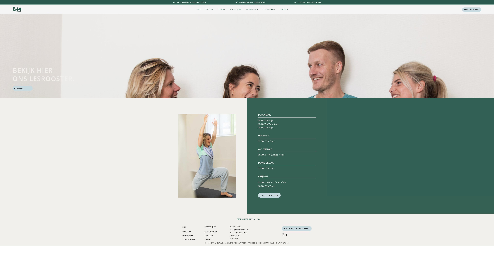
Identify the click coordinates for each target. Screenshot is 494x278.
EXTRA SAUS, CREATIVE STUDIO (277, 243)
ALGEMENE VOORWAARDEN (235, 243)
